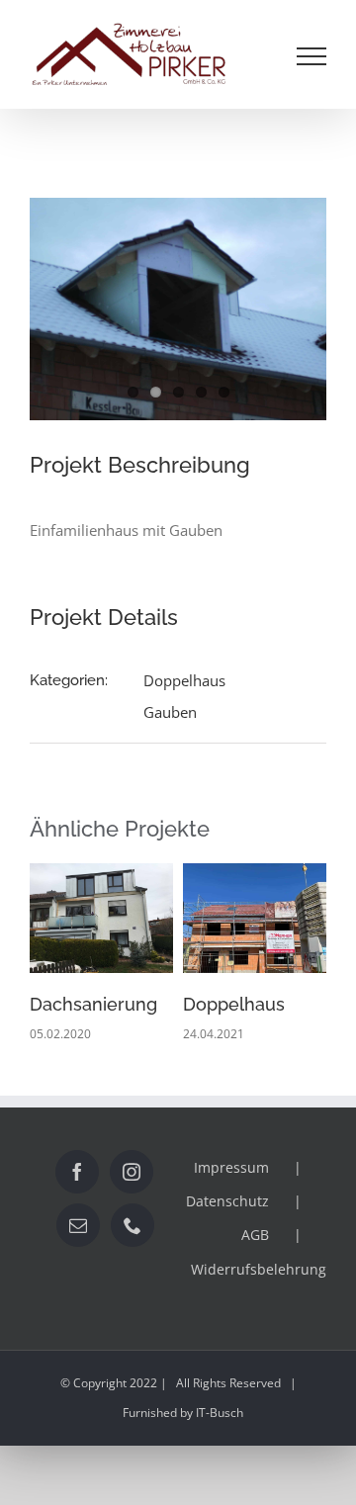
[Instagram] (131, 1172)
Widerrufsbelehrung (258, 1269)
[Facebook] (77, 1172)
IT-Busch (219, 1412)
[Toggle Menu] (312, 56)
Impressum (231, 1167)
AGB (255, 1234)
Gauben (170, 712)
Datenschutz (227, 1201)
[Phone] (132, 1225)
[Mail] (78, 1225)
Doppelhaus (184, 680)
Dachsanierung (93, 1004)
